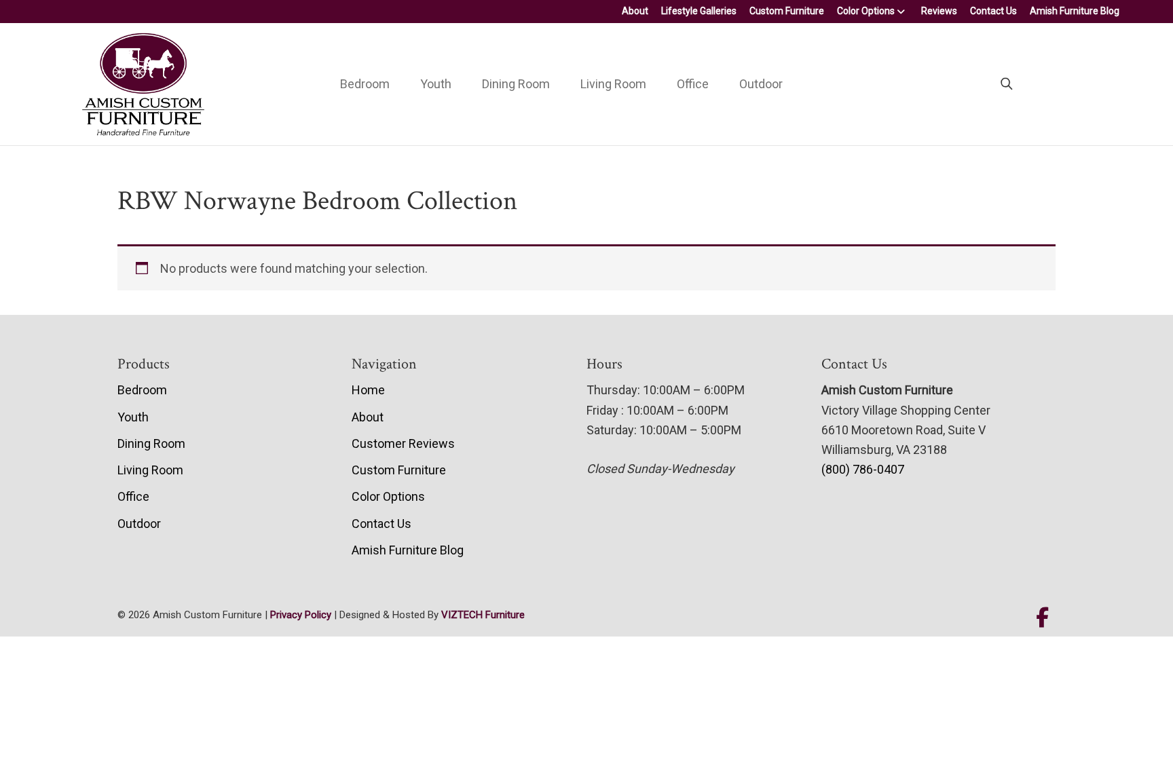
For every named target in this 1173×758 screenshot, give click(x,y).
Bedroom (365, 84)
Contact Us (993, 10)
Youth (435, 84)
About (635, 10)
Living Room (613, 84)
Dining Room (516, 84)
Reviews (939, 10)
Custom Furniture (786, 10)
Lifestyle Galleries (699, 10)
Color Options (866, 10)
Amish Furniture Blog (1074, 10)
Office (693, 84)
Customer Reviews (403, 443)
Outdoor (761, 84)
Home (368, 390)
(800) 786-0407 (862, 469)
